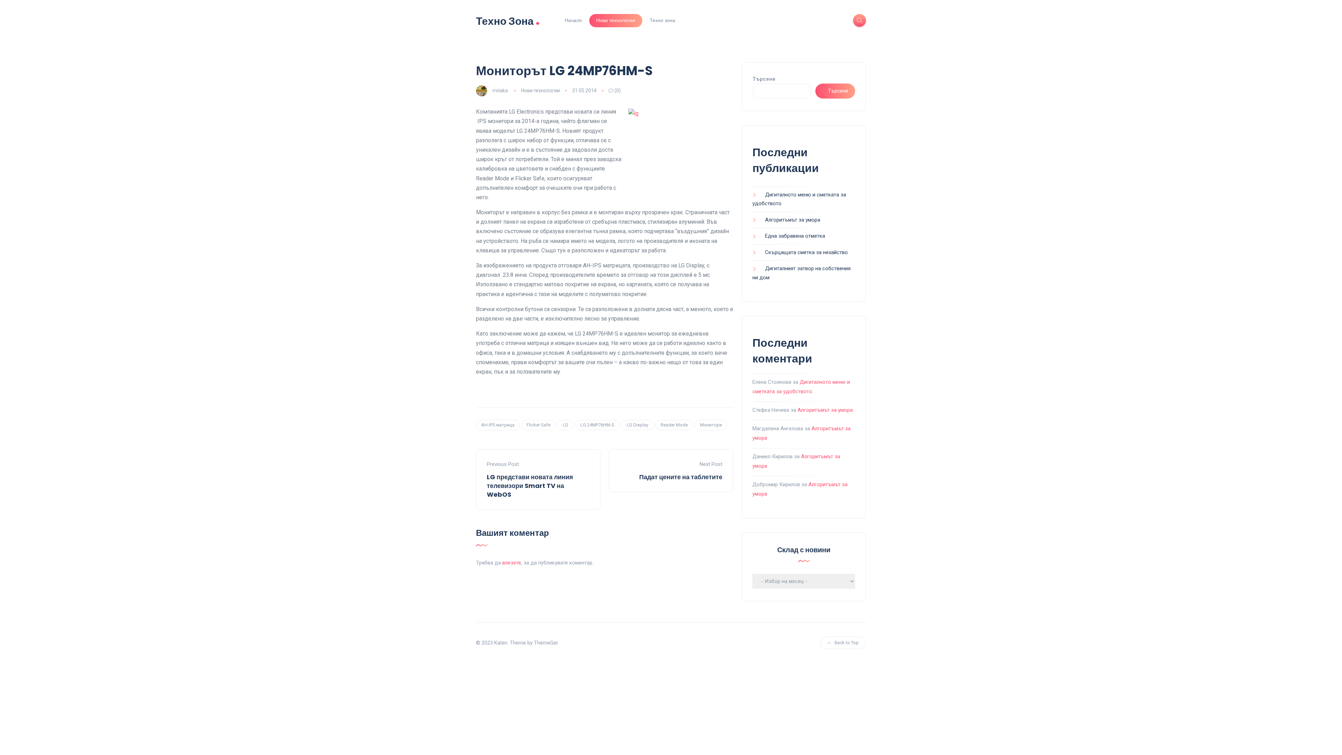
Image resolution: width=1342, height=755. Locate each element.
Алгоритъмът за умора (792, 220)
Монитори (711, 424)
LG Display (637, 424)
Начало (573, 20)
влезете (511, 563)
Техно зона (662, 20)
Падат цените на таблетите (680, 477)
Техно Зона (508, 20)
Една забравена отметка (795, 236)
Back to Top (847, 642)
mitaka (500, 90)
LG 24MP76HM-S (597, 424)
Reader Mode (674, 424)
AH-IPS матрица (497, 424)
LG (565, 424)
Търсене (763, 79)
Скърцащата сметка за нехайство (806, 252)
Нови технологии (615, 20)
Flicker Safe (538, 424)
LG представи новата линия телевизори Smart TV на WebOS (530, 486)
